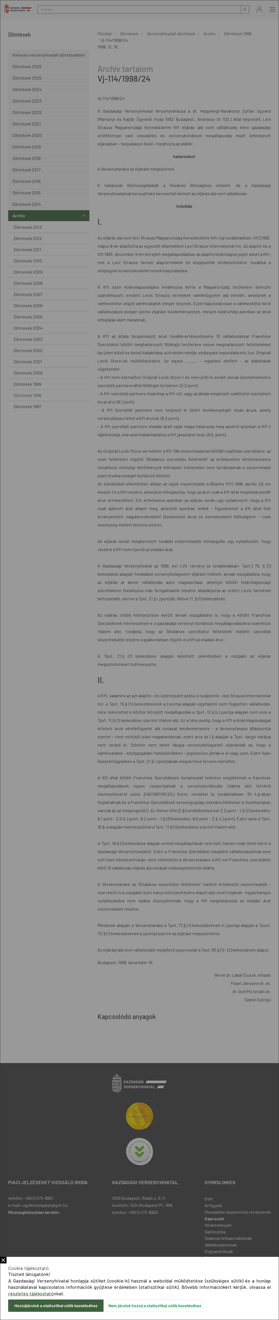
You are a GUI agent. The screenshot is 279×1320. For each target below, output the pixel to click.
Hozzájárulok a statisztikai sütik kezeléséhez (56, 1305)
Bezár (3, 1260)
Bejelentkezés (259, 9)
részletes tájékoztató (31, 1293)
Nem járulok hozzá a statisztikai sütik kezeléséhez (154, 1305)
